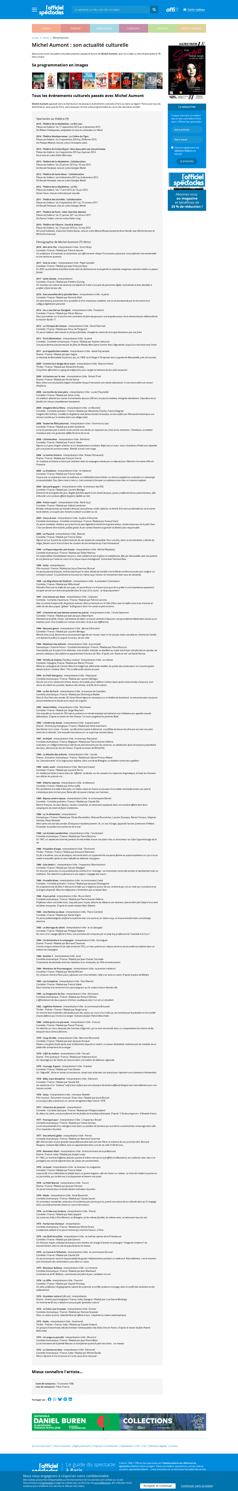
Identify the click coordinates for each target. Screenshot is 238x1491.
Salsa (46, 565)
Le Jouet (47, 1167)
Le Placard (48, 533)
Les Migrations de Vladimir (57, 581)
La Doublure (49, 470)
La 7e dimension (51, 814)
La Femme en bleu (52, 1349)
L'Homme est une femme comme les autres (66, 612)
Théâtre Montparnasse (55, 136)
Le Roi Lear (76, 123)
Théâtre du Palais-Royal (55, 149)
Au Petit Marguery (53, 675)
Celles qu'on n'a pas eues (56, 1022)
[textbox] (111, 9)
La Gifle (47, 1280)
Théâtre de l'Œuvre (53, 224)
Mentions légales (158, 1446)
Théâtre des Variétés (54, 199)
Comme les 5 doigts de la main (59, 363)
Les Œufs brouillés (52, 1236)
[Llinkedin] (70, 1399)
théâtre (75, 28)
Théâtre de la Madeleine (56, 123)
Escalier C (48, 956)
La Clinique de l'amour (55, 325)
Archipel (47, 738)
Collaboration (78, 161)
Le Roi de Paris (51, 691)
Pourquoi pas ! (51, 1119)
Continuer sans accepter (197, 1486)
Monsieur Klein (51, 1151)
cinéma (46, 28)
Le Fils (74, 186)
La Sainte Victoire (52, 455)
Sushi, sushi (49, 766)
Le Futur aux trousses (54, 1308)
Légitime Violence (52, 1006)
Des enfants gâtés (52, 1135)
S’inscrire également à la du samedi (186, 150)
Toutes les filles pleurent (56, 423)
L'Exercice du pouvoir (54, 1107)
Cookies (173, 1446)
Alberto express (51, 782)
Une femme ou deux (53, 911)
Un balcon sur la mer (54, 376)
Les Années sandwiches (55, 833)
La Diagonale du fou (54, 993)
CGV (137, 1446)
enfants (162, 28)
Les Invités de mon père (55, 392)
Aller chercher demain (74, 211)
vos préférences (102, 1482)
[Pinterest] (65, 1399)
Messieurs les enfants (54, 644)
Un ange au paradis (53, 1337)
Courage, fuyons (51, 1066)
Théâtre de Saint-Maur (55, 174)
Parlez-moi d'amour (53, 1223)
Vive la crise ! (50, 262)
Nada (46, 1321)
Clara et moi (49, 518)
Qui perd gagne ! (51, 486)
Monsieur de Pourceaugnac (57, 968)
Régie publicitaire (82, 1446)
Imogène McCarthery (54, 407)
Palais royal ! (50, 502)
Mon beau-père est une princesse (87, 149)
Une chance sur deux (54, 596)
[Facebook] (49, 1399)
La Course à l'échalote (54, 1252)
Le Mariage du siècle (54, 927)
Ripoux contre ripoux (54, 798)
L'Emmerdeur (50, 439)
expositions (104, 28)
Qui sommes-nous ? (42, 1446)
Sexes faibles (50, 707)
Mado (46, 1195)
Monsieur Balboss (52, 1267)
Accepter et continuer (158, 1486)
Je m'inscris (187, 161)
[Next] (159, 81)
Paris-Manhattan (52, 338)
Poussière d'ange (52, 848)
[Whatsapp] (55, 1399)
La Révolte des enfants (55, 754)
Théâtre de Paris (51, 211)
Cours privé (49, 896)
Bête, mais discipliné (54, 1078)
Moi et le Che (50, 247)
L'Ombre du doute (52, 722)
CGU (144, 1446)
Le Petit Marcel (51, 1182)
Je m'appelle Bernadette (55, 351)
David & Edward (73, 224)
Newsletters (127, 1446)
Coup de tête (49, 1037)
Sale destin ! (49, 864)
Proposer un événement (105, 1446)
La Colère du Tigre (79, 136)
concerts (133, 28)
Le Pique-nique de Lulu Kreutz (59, 549)
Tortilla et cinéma (52, 659)
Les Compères (50, 981)
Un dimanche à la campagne (58, 940)
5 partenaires (46, 1482)
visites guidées (191, 28)
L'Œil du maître (51, 1053)
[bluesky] (59, 1399)
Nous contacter (63, 1446)
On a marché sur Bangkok (57, 310)
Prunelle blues (50, 880)
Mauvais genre (51, 628)
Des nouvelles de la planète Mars (60, 294)
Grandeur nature (52, 1296)
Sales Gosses (49, 278)
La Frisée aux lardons (54, 1211)
